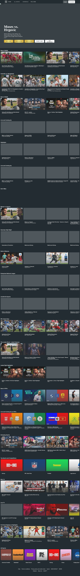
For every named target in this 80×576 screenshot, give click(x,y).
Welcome (33, 1)
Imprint (48, 569)
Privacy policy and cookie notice (38, 569)
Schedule (25, 1)
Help (19, 569)
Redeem (35, 571)
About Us (40, 571)
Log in (65, 1)
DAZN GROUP (54, 569)
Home (9, 1)
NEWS (60, 569)
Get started (71, 1)
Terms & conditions (26, 569)
